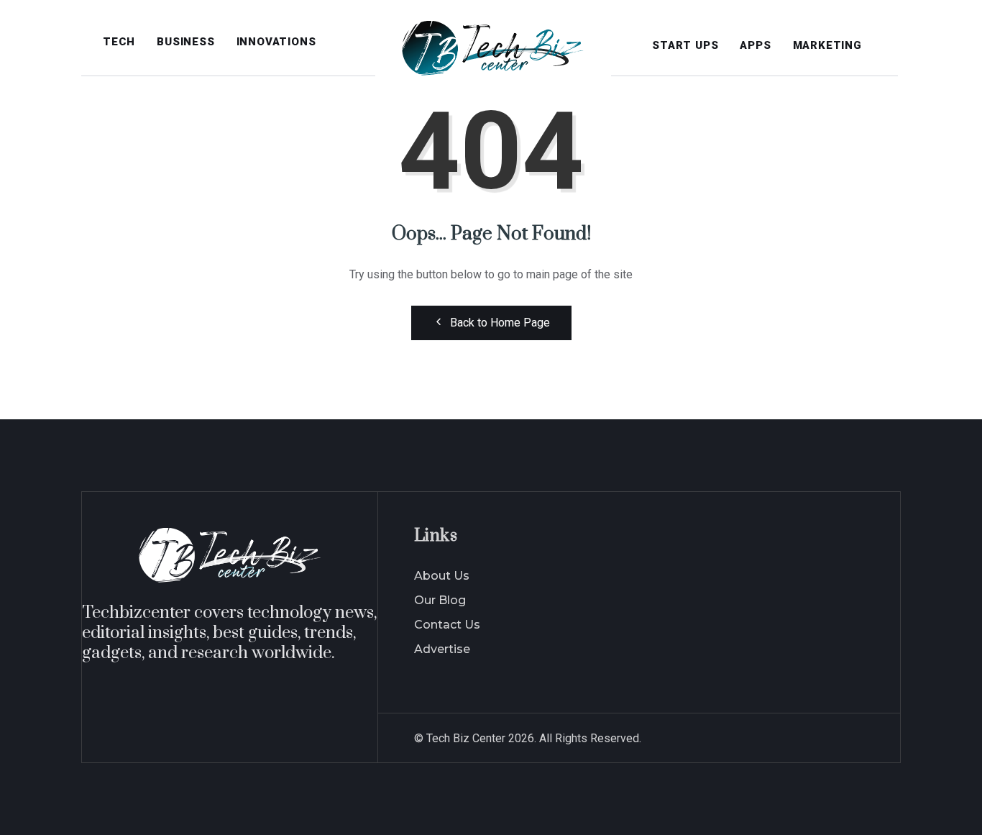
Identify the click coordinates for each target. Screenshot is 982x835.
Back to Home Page (500, 322)
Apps (755, 45)
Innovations (276, 41)
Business (185, 41)
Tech (119, 41)
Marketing (827, 45)
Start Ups (685, 45)
